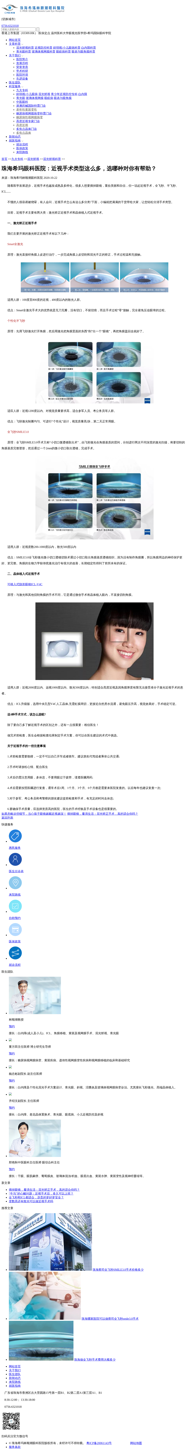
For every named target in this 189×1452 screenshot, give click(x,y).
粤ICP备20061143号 (99, 1443)
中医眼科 (22, 101)
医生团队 (15, 82)
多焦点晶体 (23, 132)
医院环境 (22, 74)
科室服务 (15, 86)
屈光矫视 (44, 94)
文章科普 (15, 43)
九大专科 (22, 90)
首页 (4, 159)
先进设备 (22, 78)
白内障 (82, 94)
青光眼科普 (23, 51)
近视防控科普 (43, 47)
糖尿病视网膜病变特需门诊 (34, 113)
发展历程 (22, 63)
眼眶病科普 (63, 51)
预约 (12, 1026)
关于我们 (15, 55)
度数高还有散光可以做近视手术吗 (31, 1201)
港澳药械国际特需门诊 (31, 105)
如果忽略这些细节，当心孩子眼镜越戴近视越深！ (33, 813)
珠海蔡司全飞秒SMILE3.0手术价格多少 (118, 1269)
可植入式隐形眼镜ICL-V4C (24, 584)
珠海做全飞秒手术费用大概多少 (95, 1359)
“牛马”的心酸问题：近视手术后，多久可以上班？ (41, 1193)
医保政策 (22, 148)
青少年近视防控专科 (64, 94)
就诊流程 (22, 144)
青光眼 (20, 98)
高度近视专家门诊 (28, 121)
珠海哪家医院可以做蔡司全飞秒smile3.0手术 (110, 1318)
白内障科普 (88, 47)
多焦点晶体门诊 (26, 128)
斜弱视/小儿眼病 (27, 94)
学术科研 (22, 70)
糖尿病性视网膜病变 (29, 117)
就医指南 (15, 140)
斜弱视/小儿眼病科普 (66, 47)
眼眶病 (48, 98)
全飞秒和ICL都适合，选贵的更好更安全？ (36, 1197)
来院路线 (22, 152)
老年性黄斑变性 (26, 109)
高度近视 (22, 125)
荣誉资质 (22, 67)
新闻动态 (15, 136)
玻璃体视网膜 (35, 98)
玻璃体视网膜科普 (43, 51)
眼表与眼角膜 (63, 98)
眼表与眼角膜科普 (83, 51)
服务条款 (15, 1446)
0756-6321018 (10, 25)
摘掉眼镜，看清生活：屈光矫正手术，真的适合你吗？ (102, 813)
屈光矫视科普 (25, 47)
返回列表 (7, 817)
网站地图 (136, 1443)
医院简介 (22, 59)
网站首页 (15, 39)
